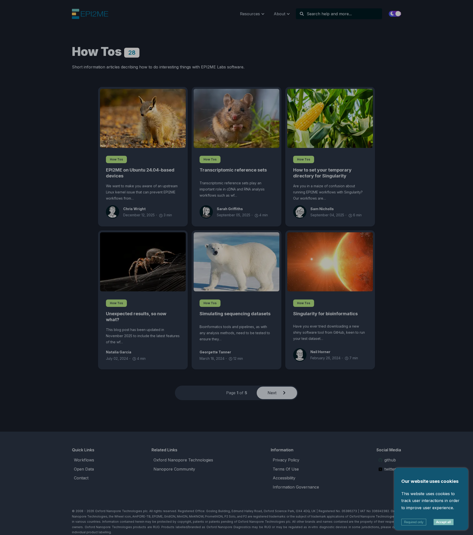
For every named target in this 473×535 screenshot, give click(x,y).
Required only (413, 522)
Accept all (443, 522)
